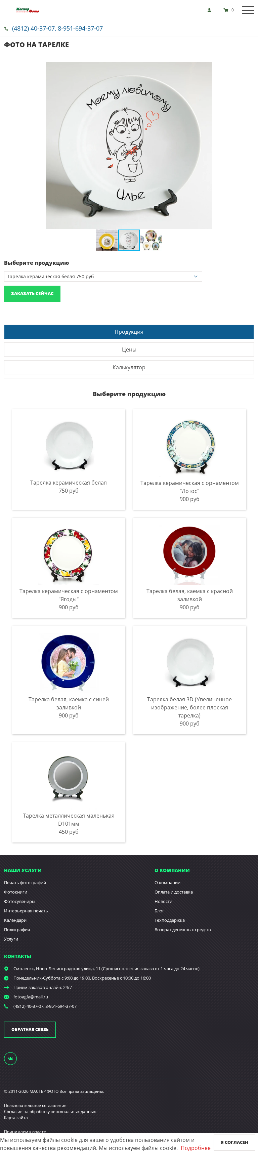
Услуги (11, 939)
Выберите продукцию (36, 262)
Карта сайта (16, 1117)
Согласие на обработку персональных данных (50, 1111)
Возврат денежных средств (183, 929)
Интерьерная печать (26, 911)
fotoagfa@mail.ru (30, 997)
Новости (163, 901)
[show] (211, 10)
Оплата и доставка (174, 892)
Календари (15, 920)
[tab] (129, 331)
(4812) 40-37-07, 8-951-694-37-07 (57, 28)
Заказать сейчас (32, 293)
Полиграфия (17, 929)
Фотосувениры (19, 901)
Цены (129, 349)
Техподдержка (170, 920)
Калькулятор (129, 367)
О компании (167, 882)
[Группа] (14, 1058)
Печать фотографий (25, 882)
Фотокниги (15, 892)
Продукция (129, 331)
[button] (248, 68)
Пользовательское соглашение (35, 1105)
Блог (159, 911)
